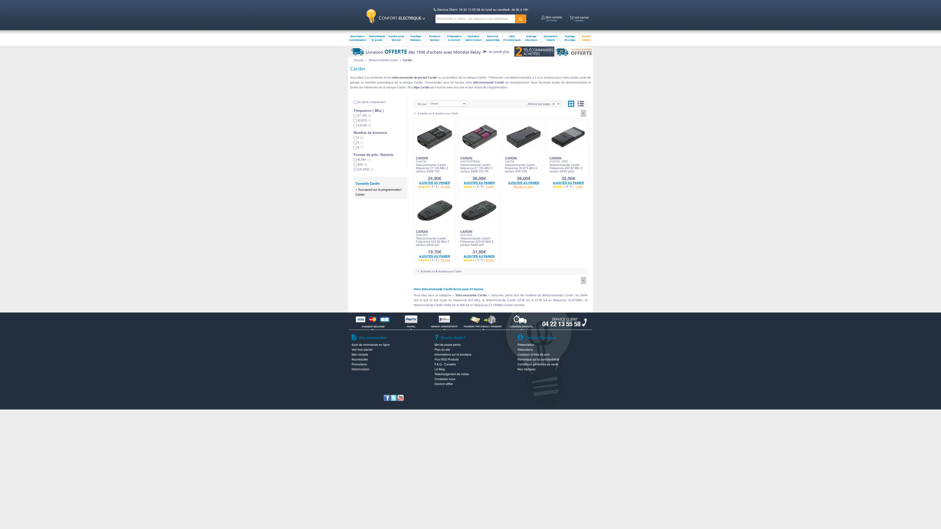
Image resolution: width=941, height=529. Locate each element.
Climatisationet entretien (454, 38)
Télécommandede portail (377, 38)
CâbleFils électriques (511, 38)
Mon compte (553, 18)
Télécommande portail (383, 60)
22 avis (445, 186)
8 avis (490, 260)
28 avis (445, 260)
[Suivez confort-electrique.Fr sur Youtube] (400, 399)
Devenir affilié (443, 384)
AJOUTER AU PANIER (434, 182)
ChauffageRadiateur (415, 38)
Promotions (359, 364)
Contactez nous (444, 379)
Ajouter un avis (523, 186)
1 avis (579, 186)
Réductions (525, 349)
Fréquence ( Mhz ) (369, 110)
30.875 (364, 120)
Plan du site (442, 349)
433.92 (364, 125)
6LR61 (364, 159)
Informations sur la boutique (452, 354)
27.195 (364, 115)
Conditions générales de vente (538, 364)
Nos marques (526, 369)
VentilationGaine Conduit (473, 38)
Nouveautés (360, 359)
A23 (362, 164)
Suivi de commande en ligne (371, 344)
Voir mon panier (362, 349)
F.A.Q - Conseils (445, 364)
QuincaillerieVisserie (551, 38)
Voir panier (581, 18)
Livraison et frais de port (533, 354)
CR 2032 (366, 169)
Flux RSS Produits (446, 359)
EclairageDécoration (531, 38)
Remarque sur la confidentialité (538, 359)
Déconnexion (361, 369)
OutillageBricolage (570, 38)
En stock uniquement (371, 102)
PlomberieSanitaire (434, 38)
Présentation (526, 344)
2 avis (490, 186)
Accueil (359, 60)
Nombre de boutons (370, 132)
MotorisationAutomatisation (357, 38)
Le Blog (439, 369)
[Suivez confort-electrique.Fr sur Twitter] (394, 399)
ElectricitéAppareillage (493, 38)
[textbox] (475, 18)
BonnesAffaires (586, 38)
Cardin (407, 60)
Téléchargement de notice (451, 374)
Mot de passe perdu (447, 344)
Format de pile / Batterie (374, 154)
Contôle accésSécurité (396, 38)
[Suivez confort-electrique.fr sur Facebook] (387, 399)
